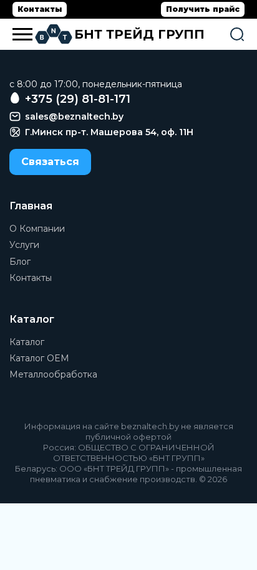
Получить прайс (203, 9)
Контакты (39, 9)
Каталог (26, 342)
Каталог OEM (39, 358)
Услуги (24, 244)
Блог (20, 261)
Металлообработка (53, 374)
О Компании (37, 228)
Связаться (50, 162)
